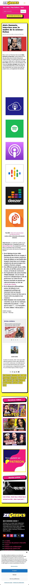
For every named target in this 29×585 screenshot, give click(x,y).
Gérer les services (14, 566)
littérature (22, 380)
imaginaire (14, 378)
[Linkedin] (14, 372)
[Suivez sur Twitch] (7, 535)
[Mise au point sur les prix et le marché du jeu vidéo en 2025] (14, 332)
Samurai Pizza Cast (7, 246)
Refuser (14, 575)
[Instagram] (12, 372)
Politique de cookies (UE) (12, 549)
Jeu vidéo (11, 34)
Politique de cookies (8, 582)
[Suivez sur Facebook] (15, 535)
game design (6, 378)
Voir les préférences (14, 579)
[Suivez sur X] (18, 535)
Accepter (14, 571)
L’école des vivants (10, 284)
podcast (15, 383)
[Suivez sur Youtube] (4, 535)
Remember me (15, 375)
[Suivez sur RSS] (22, 535)
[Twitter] (10, 372)
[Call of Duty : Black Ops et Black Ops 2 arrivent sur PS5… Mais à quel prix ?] (14, 489)
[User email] (18, 372)
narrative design (7, 383)
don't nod (23, 375)
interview (9, 380)
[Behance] (16, 372)
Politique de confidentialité (18, 582)
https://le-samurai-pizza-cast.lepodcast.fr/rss (16, 234)
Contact (6, 545)
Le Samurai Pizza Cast (18, 34)
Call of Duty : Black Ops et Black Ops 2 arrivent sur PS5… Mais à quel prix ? (14, 498)
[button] (27, 552)
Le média (7, 541)
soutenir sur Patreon (14, 16)
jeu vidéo (15, 380)
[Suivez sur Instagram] (11, 535)
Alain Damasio (7, 375)
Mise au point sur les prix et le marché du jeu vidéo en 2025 (13, 324)
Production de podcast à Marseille (15, 543)
